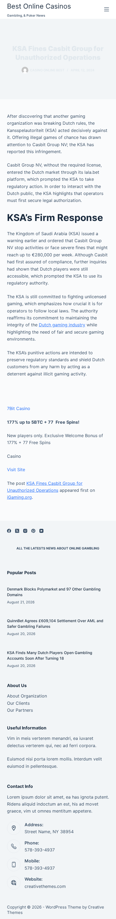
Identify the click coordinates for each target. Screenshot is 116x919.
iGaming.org (19, 497)
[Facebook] (9, 531)
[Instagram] (25, 531)
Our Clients (18, 703)
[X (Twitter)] (17, 531)
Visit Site (16, 469)
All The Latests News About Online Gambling (57, 548)
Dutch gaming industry (62, 324)
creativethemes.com (45, 886)
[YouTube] (41, 531)
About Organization (27, 696)
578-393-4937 (40, 849)
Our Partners (20, 710)
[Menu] (106, 9)
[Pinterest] (33, 531)
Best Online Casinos (39, 6)
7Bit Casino (18, 408)
